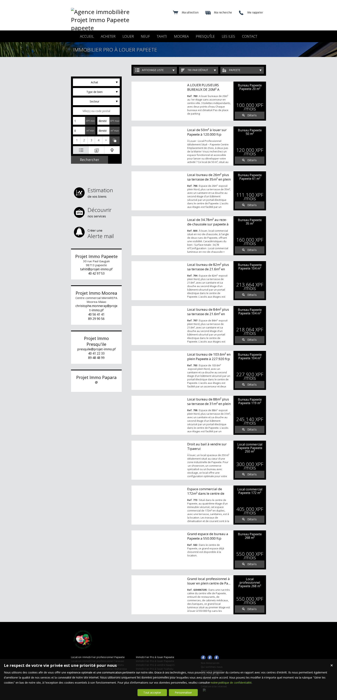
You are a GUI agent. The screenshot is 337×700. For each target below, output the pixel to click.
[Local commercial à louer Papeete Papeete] (158, 460)
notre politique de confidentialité (231, 682)
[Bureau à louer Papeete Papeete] (158, 101)
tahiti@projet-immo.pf (96, 269)
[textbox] (96, 111)
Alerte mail (101, 234)
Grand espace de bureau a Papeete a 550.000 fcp (207, 536)
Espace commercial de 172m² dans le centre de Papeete (205, 493)
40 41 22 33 (96, 353)
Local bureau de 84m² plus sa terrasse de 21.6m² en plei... (208, 314)
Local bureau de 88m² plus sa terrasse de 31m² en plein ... (209, 403)
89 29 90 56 (96, 319)
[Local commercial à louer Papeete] (158, 505)
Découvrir (100, 212)
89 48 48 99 (96, 358)
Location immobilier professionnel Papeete (98, 657)
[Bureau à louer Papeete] (158, 145)
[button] (76, 140)
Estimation (100, 192)
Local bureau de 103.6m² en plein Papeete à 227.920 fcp (209, 356)
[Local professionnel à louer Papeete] (158, 594)
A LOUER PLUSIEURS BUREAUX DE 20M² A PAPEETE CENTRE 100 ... (205, 89)
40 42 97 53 (96, 273)
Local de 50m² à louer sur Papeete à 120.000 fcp (207, 132)
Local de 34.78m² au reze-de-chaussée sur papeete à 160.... (208, 224)
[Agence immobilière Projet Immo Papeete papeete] (105, 28)
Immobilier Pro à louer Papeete (155, 657)
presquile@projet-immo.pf (96, 349)
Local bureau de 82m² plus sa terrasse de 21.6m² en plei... (208, 269)
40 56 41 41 (96, 314)
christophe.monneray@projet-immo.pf (96, 308)
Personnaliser (183, 692)
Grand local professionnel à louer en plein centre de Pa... (209, 580)
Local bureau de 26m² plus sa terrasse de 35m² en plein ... (209, 179)
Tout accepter (152, 692)
